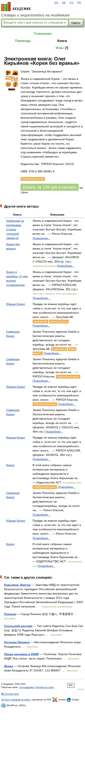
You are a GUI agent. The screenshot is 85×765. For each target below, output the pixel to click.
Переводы (23, 41)
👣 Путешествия (10, 694)
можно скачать (58, 321)
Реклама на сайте (44, 687)
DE (64, 3)
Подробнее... (41, 238)
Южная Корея (15, 304)
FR (79, 3)
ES (71, 3)
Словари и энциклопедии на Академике (35, 15)
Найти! (75, 22)
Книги (62, 41)
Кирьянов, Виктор (17, 584)
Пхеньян (10, 614)
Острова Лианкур (17, 642)
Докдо (8, 666)
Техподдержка (26, 687)
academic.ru (16, 6)
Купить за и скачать (49, 187)
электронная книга (68, 376)
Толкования (42, 33)
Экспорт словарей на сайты (15, 699)
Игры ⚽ (62, 48)
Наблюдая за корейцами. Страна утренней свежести (15, 229)
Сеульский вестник (18, 626)
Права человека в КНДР (21, 654)
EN (56, 3)
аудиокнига (40, 321)
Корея (10, 465)
